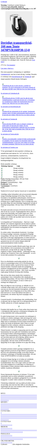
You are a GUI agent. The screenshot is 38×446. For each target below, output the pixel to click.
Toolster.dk (27, 76)
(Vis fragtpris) (11, 65)
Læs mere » (4, 68)
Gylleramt (4, 1)
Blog (9, 444)
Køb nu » (11, 68)
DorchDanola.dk (17, 76)
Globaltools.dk (5, 74)
